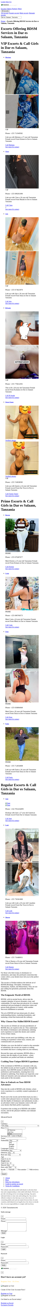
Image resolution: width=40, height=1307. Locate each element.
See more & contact (12, 147)
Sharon (7, 917)
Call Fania (9, 777)
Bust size (4, 1155)
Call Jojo (8, 301)
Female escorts (14, 13)
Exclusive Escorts (7, 1305)
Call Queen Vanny (11, 494)
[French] (13, 1148)
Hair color (4, 1167)
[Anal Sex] (14, 1132)
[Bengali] (13, 1145)
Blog (7, 1180)
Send (3, 1233)
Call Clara (8, 205)
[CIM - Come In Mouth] (14, 1136)
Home (3, 21)
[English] (13, 1146)
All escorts (5, 11)
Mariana (8, 57)
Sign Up (8, 2)
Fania (7, 724)
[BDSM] (14, 1134)
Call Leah (8, 911)
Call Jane (8, 819)
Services (4, 1136)
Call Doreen (9, 567)
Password (4, 1247)
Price (2, 1128)
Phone (3, 1221)
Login (3, 2)
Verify (3, 1265)
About (7, 1178)
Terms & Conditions (12, 1186)
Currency (4, 1124)
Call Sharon (9, 967)
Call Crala (8, 625)
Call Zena (8, 717)
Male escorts (24, 13)
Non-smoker (22, 1169)
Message (4, 1231)
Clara (7, 151)
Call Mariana (9, 145)
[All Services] (14, 1130)
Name (3, 1138)
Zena (7, 631)
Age (2, 1157)
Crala (7, 573)
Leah (7, 825)
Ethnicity (4, 1153)
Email (3, 1219)
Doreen (7, 515)
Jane (6, 799)
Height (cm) (5, 1161)
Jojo (6, 214)
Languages (5, 1148)
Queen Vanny (9, 402)
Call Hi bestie (10, 395)
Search (4, 1174)
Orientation (5, 1150)
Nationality (5, 1140)
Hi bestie (8, 308)
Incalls (3, 1169)
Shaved (3, 1165)
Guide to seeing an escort (14, 1184)
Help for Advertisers (12, 1182)
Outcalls (12, 1169)
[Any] (13, 1143)
